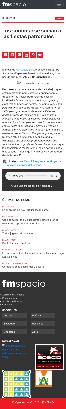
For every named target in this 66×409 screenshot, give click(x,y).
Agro (16, 216)
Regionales (7, 216)
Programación (9, 298)
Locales (8, 315)
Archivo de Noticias (12, 301)
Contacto (7, 304)
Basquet (15, 230)
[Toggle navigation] (59, 4)
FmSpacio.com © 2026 (25, 402)
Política (36, 315)
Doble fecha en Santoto (16, 243)
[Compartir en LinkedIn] (26, 55)
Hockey (14, 207)
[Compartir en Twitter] (12, 55)
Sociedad (9, 323)
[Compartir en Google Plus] (19, 55)
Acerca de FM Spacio (13, 294)
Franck (59, 18)
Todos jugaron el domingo (17, 233)
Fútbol (17, 250)
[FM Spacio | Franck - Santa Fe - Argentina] (14, 4)
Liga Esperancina (19, 263)
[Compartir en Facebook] (5, 55)
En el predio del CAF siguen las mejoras (25, 209)
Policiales (37, 323)
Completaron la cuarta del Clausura (23, 266)
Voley (13, 240)
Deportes (9, 331)
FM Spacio (22, 69)
